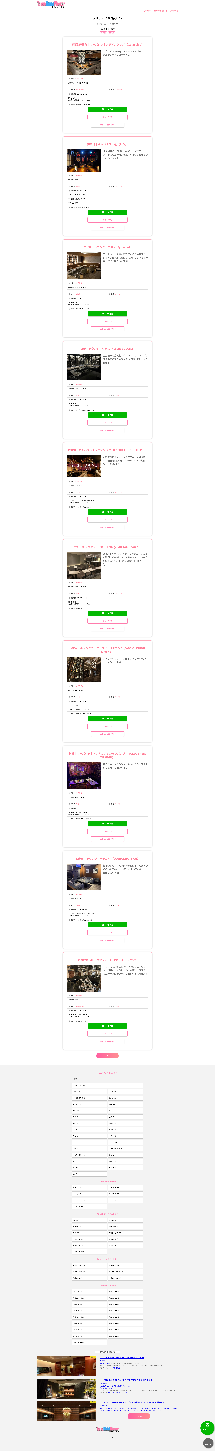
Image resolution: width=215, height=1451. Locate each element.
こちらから (110, 1388)
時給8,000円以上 (78, 1336)
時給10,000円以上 (78, 1342)
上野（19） (112, 1117)
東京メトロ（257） (79, 1239)
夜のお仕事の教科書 (172, 11)
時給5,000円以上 (78, 1317)
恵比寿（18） (77, 1104)
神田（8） (76, 1123)
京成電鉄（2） (113, 1220)
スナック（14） (114, 1200)
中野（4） (76, 1149)
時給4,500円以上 (114, 1311)
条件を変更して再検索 (106, 24)
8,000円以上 (78, 175)
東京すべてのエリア (79, 1085)
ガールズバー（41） (79, 1200)
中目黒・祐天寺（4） (79, 1155)
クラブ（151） (77, 1187)
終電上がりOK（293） (80, 1272)
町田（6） (76, 1136)
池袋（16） (112, 1104)
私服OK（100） (78, 1278)
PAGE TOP (208, 1444)
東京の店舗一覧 (159, 11)
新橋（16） (76, 1233)
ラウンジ (117, 294)
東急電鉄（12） (114, 1239)
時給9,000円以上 (114, 1336)
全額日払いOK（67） (115, 1278)
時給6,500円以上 (114, 1323)
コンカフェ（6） (78, 1206)
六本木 (78, 492)
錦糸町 (78, 186)
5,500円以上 (78, 894)
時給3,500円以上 (114, 1304)
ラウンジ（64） (78, 1194)
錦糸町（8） (113, 1123)
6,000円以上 (78, 582)
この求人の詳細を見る (106, 125)
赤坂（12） (76, 1110)
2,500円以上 (78, 995)
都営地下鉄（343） (79, 1252)
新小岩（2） (77, 1161)
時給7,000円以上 (78, 1330)
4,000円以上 (78, 283)
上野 (77, 395)
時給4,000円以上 (78, 1311)
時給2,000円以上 (78, 1298)
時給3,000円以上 (78, 1304)
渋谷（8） (112, 1110)
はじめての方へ (147, 11)
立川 (77, 593)
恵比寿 (78, 294)
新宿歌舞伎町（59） (79, 1098)
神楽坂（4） (113, 1130)
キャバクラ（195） (115, 1187)
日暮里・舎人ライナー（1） (117, 1233)
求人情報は (103, 1388)
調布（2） (112, 1155)
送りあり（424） (114, 1265)
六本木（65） (113, 1091)
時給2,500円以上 (114, 1298)
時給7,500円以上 (114, 1330)
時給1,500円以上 (114, 1292)
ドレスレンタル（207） (116, 1272)
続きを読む (116, 1368)
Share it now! (126, 1368)
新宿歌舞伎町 (80, 89)
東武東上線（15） (78, 1245)
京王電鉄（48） (78, 1226)
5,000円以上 (78, 384)
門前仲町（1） (113, 1167)
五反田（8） (77, 1130)
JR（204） (76, 1220)
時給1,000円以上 (78, 1292)
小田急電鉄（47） (114, 1226)
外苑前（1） (113, 1161)
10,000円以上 (79, 78)
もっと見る (139, 1416)
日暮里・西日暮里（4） (116, 1149)
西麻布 (78, 905)
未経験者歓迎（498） (79, 1265)
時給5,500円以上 (114, 1317)
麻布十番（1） (77, 1167)
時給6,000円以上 (78, 1323)
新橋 (77, 804)
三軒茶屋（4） (113, 1142)
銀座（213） (77, 1091)
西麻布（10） (113, 1098)
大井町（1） (77, 1174)
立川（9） (76, 1142)
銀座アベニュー (105, 1363)
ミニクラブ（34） (114, 1194)
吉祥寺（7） (113, 1136)
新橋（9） (76, 1117)
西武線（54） (113, 1245)
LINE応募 (109, 109)
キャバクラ (118, 89)
